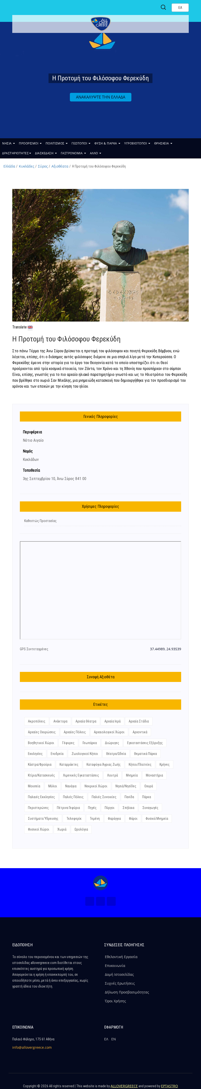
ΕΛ (106, 1039)
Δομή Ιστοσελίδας (119, 974)
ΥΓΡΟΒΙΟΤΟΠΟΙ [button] (136, 143)
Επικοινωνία (115, 965)
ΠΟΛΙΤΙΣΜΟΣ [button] (55, 143)
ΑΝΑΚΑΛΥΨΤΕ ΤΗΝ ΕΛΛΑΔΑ (100, 97)
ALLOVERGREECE (124, 1086)
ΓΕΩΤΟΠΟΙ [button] (80, 143)
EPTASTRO (169, 1086)
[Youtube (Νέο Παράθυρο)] (111, 901)
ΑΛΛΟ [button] (94, 153)
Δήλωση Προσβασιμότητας (127, 992)
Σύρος (43, 166)
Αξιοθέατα (59, 166)
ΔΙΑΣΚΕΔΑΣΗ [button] (44, 153)
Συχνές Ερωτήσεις (120, 983)
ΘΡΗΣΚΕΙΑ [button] (162, 143)
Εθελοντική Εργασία (121, 956)
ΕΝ (113, 1039)
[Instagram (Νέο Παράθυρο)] (100, 901)
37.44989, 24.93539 (165, 649)
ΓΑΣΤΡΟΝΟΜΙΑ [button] (72, 153)
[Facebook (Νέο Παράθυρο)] (89, 901)
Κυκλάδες (26, 166)
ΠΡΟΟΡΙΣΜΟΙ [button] (29, 143)
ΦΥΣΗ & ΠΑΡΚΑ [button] (106, 143)
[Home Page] (100, 883)
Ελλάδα (9, 166)
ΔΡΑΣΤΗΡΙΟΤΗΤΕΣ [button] (15, 153)
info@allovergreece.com (32, 1047)
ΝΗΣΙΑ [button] (7, 143)
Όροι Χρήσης (115, 1001)
